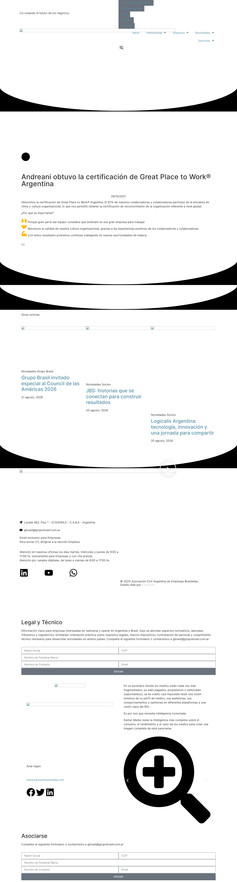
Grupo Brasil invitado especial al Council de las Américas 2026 (50, 383)
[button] (121, 47)
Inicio (136, 32)
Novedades (202, 32)
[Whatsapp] (73, 572)
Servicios (204, 40)
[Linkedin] (24, 572)
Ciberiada (148, 584)
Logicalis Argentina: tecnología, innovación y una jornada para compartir (182, 427)
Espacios (179, 32)
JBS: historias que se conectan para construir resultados (114, 396)
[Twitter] (40, 792)
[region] (118, 603)
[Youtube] (48, 572)
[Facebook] (31, 792)
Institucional (154, 32)
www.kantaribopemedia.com (45, 780)
